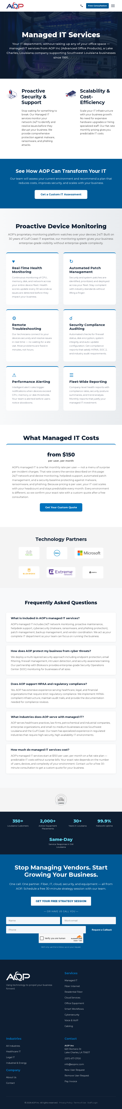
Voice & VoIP (71, 1020)
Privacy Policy (65, 1103)
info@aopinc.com (74, 1064)
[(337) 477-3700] (81, 5)
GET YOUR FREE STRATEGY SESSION (61, 901)
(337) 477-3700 (73, 1058)
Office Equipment (74, 1003)
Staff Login (92, 1103)
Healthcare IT (13, 1051)
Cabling (69, 1026)
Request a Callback (102, 929)
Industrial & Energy (16, 1063)
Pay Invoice (71, 1081)
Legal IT (10, 1057)
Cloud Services (72, 997)
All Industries (13, 1046)
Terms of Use (80, 1103)
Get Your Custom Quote (61, 507)
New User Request (75, 1070)
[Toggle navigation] (113, 5)
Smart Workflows (74, 1009)
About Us (11, 1077)
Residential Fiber (74, 992)
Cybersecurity (72, 1014)
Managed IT (71, 980)
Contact (10, 1083)
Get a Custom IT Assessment (61, 194)
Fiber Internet (72, 986)
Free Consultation (97, 6)
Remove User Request (77, 1075)
